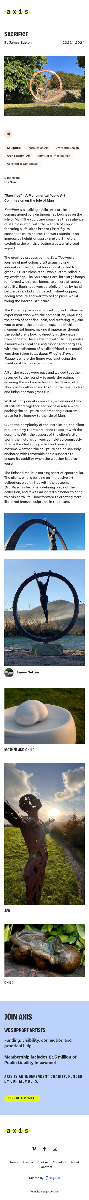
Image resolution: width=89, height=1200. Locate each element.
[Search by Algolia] (44, 1178)
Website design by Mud (44, 1192)
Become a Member (22, 1098)
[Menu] (79, 11)
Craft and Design (67, 148)
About (75, 1162)
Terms (14, 1162)
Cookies (42, 1162)
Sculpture (14, 148)
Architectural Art (18, 156)
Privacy (27, 1162)
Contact (46, 1167)
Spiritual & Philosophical (54, 156)
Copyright (60, 1162)
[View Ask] (44, 839)
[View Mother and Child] (44, 721)
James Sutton (20, 43)
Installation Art (38, 148)
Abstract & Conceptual (23, 164)
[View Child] (44, 955)
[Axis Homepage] (17, 11)
